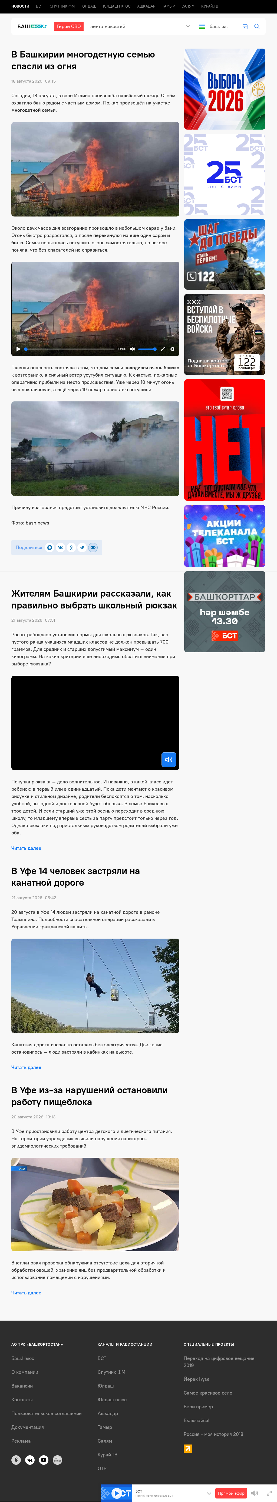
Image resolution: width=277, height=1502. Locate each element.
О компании (24, 1372)
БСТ (39, 6)
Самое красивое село (208, 1393)
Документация (27, 1427)
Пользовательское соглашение (46, 1413)
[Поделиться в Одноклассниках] (71, 547)
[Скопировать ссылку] (92, 547)
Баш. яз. (219, 26)
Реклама (21, 1441)
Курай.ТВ (209, 6)
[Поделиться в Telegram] (82, 547)
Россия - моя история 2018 (213, 1434)
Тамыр (168, 6)
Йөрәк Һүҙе (197, 1379)
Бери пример (198, 1407)
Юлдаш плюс (116, 6)
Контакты (22, 1400)
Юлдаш (88, 6)
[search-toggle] (257, 26)
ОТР (102, 1468)
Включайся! (196, 1420)
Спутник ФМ (62, 6)
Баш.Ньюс (22, 1358)
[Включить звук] (168, 759)
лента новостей (107, 26)
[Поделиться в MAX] (49, 547)
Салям (188, 6)
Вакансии (22, 1386)
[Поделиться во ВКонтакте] (60, 547)
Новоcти (20, 6)
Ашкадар (146, 6)
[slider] (69, 349)
